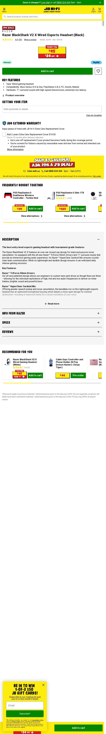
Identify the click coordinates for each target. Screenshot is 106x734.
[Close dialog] (43, 684)
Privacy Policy (16, 721)
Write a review (30, 40)
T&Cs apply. (97, 176)
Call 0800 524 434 (53, 171)
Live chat (45, 2)
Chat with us (33, 171)
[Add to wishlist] (98, 71)
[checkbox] (3, 133)
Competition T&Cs (37, 720)
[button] (17, 10)
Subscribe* (24, 713)
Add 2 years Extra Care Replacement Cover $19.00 (31, 134)
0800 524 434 (63, 2)
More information (15, 149)
